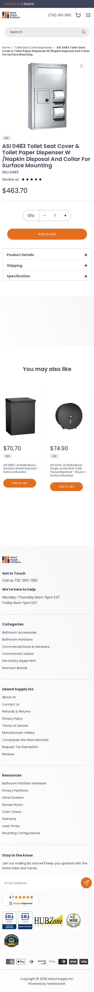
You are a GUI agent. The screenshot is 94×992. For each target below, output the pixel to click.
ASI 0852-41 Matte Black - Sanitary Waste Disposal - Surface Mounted (20, 468)
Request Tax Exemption (20, 747)
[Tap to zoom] (83, 67)
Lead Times (11, 826)
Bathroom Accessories (19, 632)
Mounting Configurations (21, 833)
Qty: (31, 215)
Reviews (8, 754)
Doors (29, 3)
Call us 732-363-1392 (19, 580)
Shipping (14, 265)
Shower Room (12, 805)
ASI (7, 456)
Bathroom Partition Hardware (24, 783)
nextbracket (56, 983)
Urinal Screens (13, 797)
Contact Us (10, 704)
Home (6, 47)
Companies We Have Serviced (25, 740)
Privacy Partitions (15, 790)
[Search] (83, 32)
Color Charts (11, 812)
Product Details (20, 255)
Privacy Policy (12, 718)
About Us (9, 697)
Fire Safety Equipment (19, 661)
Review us (11, 179)
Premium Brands (14, 668)
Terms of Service (15, 725)
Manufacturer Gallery (18, 732)
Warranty (9, 819)
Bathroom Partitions (17, 639)
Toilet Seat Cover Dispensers (33, 47)
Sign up (86, 882)
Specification (18, 276)
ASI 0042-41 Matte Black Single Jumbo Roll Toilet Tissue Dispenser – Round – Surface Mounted (68, 470)
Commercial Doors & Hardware (26, 647)
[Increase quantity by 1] (65, 215)
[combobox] (41, 32)
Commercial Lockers (18, 654)
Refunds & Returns (16, 711)
